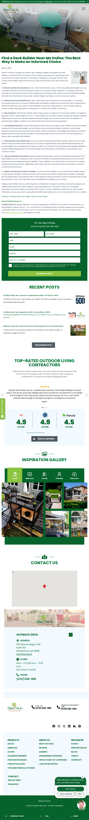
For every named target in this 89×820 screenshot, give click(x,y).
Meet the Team (46, 743)
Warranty (76, 759)
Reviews (43, 747)
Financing (13, 784)
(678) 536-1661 (69, 709)
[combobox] (44, 253)
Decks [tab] (14, 478)
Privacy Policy (44, 801)
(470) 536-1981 (26, 679)
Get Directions (24, 654)
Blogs (74, 751)
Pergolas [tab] (74, 478)
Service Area (14, 780)
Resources (77, 740)
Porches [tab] (59, 478)
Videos (74, 755)
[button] (44, 587)
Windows (12, 747)
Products (13, 740)
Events (74, 743)
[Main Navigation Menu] (83, 8)
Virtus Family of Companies (53, 759)
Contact (13, 776)
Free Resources (79, 747)
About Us (44, 740)
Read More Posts (43, 345)
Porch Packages (16, 764)
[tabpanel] (44, 510)
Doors (11, 751)
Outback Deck (27, 635)
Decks (11, 743)
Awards (43, 751)
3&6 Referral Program (50, 755)
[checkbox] (10, 265)
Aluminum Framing (17, 755)
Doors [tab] (44, 478)
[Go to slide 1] (42, 407)
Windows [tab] (29, 478)
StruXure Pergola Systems (21, 768)
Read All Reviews (46, 439)
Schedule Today (17, 816)
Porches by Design (17, 759)
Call (47, 816)
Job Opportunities (48, 764)
